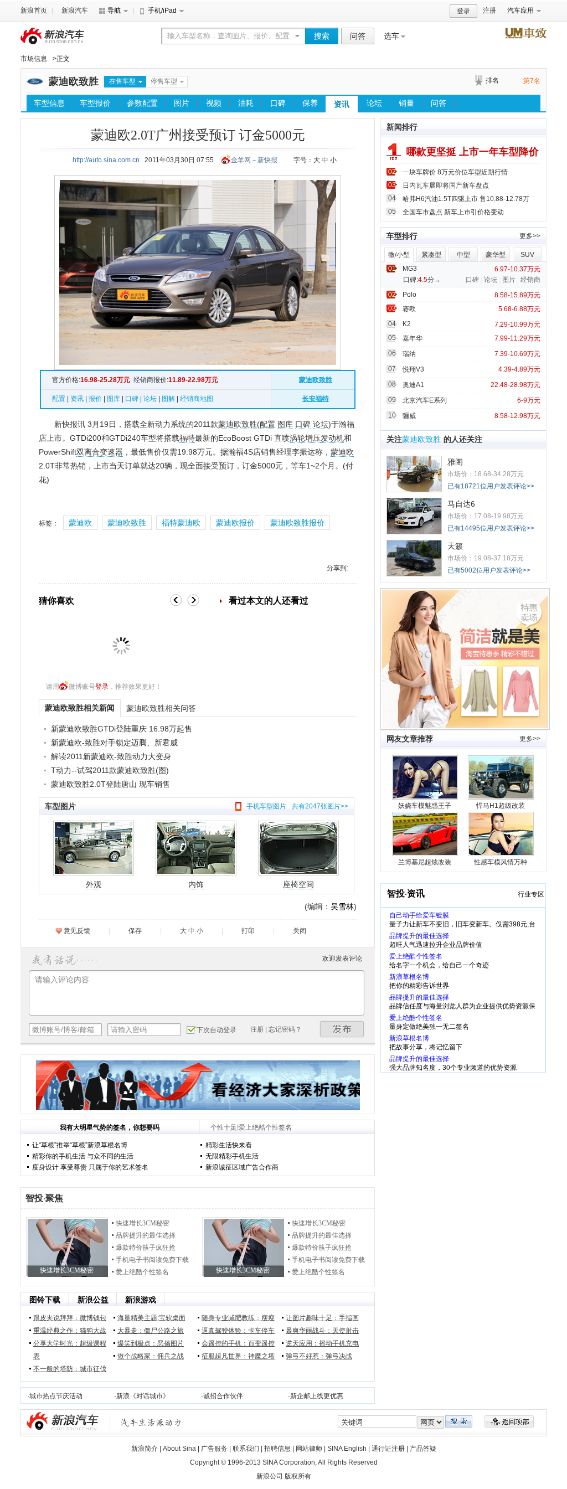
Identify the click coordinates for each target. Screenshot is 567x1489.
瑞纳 (409, 354)
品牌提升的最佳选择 (146, 1235)
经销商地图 (196, 399)
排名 (492, 80)
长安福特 (315, 399)
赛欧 (409, 309)
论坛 (374, 103)
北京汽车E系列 (425, 400)
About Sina (179, 1448)
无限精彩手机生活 (232, 1156)
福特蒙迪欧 (181, 522)
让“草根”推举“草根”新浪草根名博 (79, 1145)
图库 (113, 399)
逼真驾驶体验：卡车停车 (238, 1331)
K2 (407, 324)
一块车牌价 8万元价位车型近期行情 (455, 172)
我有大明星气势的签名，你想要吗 (109, 1127)
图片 (181, 103)
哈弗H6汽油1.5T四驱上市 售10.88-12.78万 (466, 199)
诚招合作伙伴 (223, 1396)
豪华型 (496, 255)
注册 (489, 10)
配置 (58, 399)
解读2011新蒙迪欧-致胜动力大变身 (111, 756)
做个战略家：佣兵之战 (150, 1356)
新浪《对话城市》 (142, 1396)
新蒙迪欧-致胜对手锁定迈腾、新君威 (114, 742)
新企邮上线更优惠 (316, 1396)
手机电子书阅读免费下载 (152, 1260)
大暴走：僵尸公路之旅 (150, 1331)
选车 (391, 36)
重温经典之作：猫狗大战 (69, 1331)
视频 (213, 103)
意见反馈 (77, 931)
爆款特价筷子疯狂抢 (146, 1247)
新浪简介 (144, 1448)
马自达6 (461, 503)
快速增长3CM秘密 (142, 1223)
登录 (463, 11)
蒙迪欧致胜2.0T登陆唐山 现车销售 (110, 784)
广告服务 (214, 1448)
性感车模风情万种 (500, 862)
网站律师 (309, 1448)
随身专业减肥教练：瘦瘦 (238, 1318)
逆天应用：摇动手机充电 (322, 1343)
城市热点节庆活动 (56, 1396)
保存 (135, 931)
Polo (409, 294)
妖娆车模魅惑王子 (424, 806)
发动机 (332, 438)
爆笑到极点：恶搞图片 (150, 1343)
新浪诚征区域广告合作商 (242, 1167)
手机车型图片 (266, 806)
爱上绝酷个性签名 (142, 1272)
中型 (463, 255)
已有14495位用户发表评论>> (490, 528)
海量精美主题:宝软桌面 (151, 1318)
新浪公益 (93, 1299)
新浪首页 (33, 10)
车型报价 (95, 103)
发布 (342, 1029)
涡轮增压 (305, 438)
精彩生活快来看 (228, 1145)
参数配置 (142, 103)
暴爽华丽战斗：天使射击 (322, 1331)
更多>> (529, 236)
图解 (168, 399)
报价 (95, 399)
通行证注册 (388, 1448)
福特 (187, 438)
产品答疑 (423, 1448)
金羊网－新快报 (254, 160)
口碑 (278, 103)
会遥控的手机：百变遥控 (238, 1343)
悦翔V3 (413, 369)
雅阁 (455, 461)
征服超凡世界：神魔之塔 (238, 1356)
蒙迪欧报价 (235, 522)
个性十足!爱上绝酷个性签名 (251, 1127)
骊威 (409, 416)
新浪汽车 (74, 10)
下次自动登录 (216, 1030)
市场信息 (33, 59)
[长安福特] (35, 87)
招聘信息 (277, 1448)
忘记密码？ (285, 1029)
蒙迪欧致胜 (74, 81)
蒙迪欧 (342, 451)
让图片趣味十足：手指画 (322, 1318)
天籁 (455, 546)
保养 (310, 103)
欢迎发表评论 (342, 958)
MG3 (410, 268)
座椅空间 (298, 884)
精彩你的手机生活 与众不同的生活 (82, 1156)
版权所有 (298, 1476)
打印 (248, 931)
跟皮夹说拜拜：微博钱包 (69, 1318)
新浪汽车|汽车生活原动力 (151, 1422)
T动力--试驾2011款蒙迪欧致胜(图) (110, 770)
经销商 (530, 280)
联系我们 (246, 1448)
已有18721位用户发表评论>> (490, 486)
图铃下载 (44, 1299)
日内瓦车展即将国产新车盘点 (446, 185)
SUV (527, 255)
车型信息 (49, 103)
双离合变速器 (99, 451)
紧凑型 (431, 255)
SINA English (347, 1448)
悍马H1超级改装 (500, 806)
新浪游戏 (140, 1299)
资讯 (341, 104)
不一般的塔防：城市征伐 (69, 1369)
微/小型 (399, 255)
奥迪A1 (413, 385)
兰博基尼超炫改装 (424, 862)
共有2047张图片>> (320, 806)
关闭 (299, 931)
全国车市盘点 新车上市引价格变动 (453, 212)
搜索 (321, 36)
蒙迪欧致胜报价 (297, 522)
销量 (406, 103)
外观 (93, 884)
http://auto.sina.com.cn (106, 160)
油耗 (246, 103)
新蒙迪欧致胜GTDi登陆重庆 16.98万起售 (121, 728)
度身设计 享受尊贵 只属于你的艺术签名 (90, 1167)
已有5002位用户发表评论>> (488, 570)
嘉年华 (412, 338)
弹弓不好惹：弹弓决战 (319, 1356)
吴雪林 (342, 906)
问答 (357, 36)
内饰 (196, 884)
